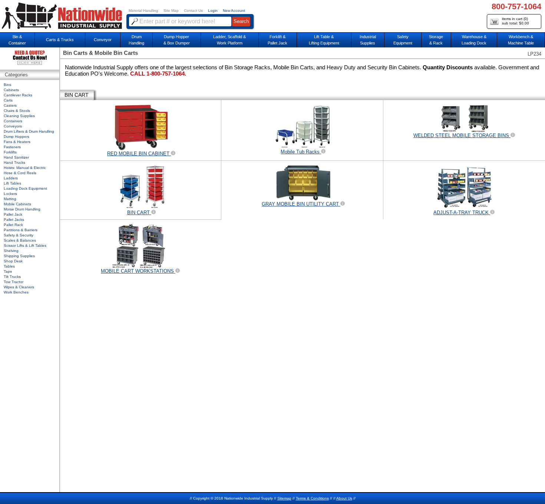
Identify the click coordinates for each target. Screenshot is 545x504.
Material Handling (143, 11)
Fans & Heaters (17, 142)
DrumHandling (136, 39)
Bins (7, 85)
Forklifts (10, 152)
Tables (9, 266)
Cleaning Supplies (19, 116)
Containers (13, 121)
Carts (8, 100)
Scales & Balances (20, 240)
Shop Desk (13, 261)
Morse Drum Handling (22, 209)
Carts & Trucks (60, 39)
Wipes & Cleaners (19, 287)
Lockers (10, 194)
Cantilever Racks (18, 95)
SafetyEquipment (402, 39)
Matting (10, 199)
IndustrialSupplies (368, 39)
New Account (234, 11)
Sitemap (284, 498)
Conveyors (13, 126)
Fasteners (12, 147)
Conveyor (103, 39)
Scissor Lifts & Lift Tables (25, 245)
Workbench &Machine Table (521, 39)
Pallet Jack (13, 214)
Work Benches (16, 292)
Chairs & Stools (17, 111)
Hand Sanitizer (16, 157)
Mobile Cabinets (17, 204)
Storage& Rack (436, 39)
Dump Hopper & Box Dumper (177, 39)
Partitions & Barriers (20, 230)
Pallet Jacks (14, 220)
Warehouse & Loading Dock (474, 39)
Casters (10, 105)
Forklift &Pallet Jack (277, 39)
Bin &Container (17, 39)
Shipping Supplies (19, 256)
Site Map (171, 11)
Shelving (11, 251)
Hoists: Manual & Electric (25, 168)
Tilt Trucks (12, 277)
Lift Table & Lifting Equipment (324, 39)
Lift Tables (12, 183)
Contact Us (193, 11)
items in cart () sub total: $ (515, 21)
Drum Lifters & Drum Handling (29, 131)
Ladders (11, 178)
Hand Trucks (14, 162)
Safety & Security (18, 235)
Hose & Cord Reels (20, 173)
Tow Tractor (13, 282)
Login (213, 11)
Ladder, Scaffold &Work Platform (229, 39)
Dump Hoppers (16, 137)
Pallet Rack (13, 225)
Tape (8, 271)
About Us (344, 498)
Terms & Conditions (312, 498)
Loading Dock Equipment (25, 188)
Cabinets (11, 90)
